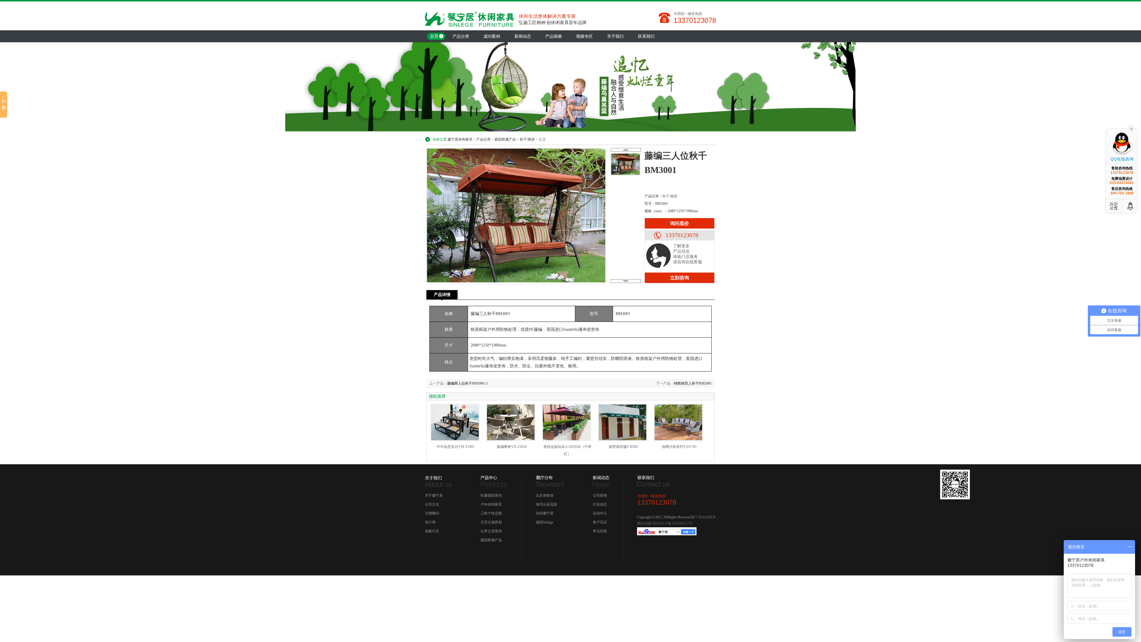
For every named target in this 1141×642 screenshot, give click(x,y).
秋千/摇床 (527, 139)
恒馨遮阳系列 (491, 495)
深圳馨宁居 (545, 513)
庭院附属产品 (505, 139)
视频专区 (584, 36)
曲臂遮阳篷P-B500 (623, 447)
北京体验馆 (545, 495)
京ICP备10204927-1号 (675, 523)
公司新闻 (600, 495)
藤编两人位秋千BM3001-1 (467, 383)
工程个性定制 (491, 513)
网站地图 (644, 523)
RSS (655, 523)
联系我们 (646, 36)
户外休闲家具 (491, 504)
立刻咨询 (679, 277)
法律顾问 (432, 513)
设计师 (430, 522)
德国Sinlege (544, 522)
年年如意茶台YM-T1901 (456, 447)
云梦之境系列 (491, 531)
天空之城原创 (491, 522)
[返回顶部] (1130, 206)
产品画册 (553, 36)
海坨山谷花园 (546, 504)
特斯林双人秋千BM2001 (693, 383)
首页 (434, 36)
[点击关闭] (1131, 128)
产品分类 (461, 36)
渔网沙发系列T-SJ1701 (679, 447)
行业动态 (600, 504)
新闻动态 (522, 36)
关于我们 (615, 36)
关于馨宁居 (434, 495)
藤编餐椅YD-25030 (512, 447)
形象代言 (432, 531)
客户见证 (600, 522)
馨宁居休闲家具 (459, 139)
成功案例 (491, 36)
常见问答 (600, 531)
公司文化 (432, 504)
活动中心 (600, 513)
